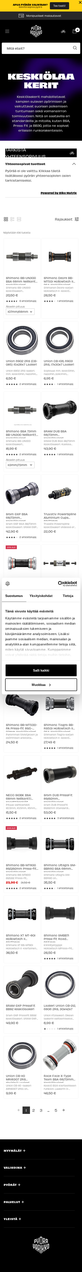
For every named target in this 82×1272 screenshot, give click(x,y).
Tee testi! (59, 5)
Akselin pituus (15, 306)
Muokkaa (38, 684)
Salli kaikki (41, 670)
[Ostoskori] (74, 31)
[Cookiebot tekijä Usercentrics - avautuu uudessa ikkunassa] (58, 584)
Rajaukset (64, 219)
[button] (41, 50)
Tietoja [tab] (68, 596)
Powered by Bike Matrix (59, 193)
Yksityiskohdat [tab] (41, 596)
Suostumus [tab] (14, 596)
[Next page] (63, 1110)
